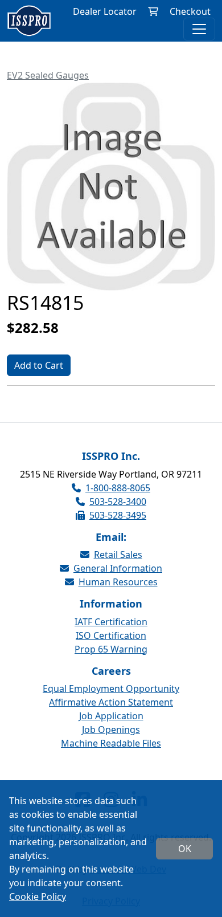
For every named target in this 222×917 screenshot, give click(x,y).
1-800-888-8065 (117, 488)
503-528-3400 (117, 501)
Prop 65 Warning (111, 649)
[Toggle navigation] (199, 29)
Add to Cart (38, 365)
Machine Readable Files (111, 743)
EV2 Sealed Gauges (48, 75)
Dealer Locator (105, 11)
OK (184, 848)
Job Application (111, 716)
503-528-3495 (117, 515)
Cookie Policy (37, 896)
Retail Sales (118, 554)
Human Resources (118, 582)
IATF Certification (111, 622)
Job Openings (111, 729)
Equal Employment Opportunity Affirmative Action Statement (111, 695)
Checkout (190, 11)
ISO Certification (111, 635)
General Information (117, 568)
